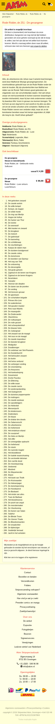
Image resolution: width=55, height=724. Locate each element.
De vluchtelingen (15, 245)
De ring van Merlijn (16, 214)
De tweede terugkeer (17, 342)
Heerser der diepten (16, 284)
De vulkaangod (14, 320)
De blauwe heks (15, 328)
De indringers (13, 397)
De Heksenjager (15, 483)
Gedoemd (12, 467)
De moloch (12, 234)
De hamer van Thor (16, 220)
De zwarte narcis (15, 386)
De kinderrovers (14, 411)
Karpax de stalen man (17, 248)
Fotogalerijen (27, 629)
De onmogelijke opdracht (18, 442)
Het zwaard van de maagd (19, 334)
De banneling (13, 239)
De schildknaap (14, 242)
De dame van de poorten (18, 287)
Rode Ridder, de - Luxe (24, 132)
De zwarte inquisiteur (17, 339)
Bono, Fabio (19, 140)
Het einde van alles (16, 494)
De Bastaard (13, 492)
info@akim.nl (29, 666)
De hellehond (13, 444)
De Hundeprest (14, 489)
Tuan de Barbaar (15, 497)
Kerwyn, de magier (16, 209)
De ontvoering (14, 264)
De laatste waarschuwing (18, 456)
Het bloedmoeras (15, 500)
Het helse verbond (15, 361)
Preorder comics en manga (27, 602)
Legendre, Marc (21, 137)
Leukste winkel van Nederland (27, 647)
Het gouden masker (16, 306)
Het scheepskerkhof (16, 325)
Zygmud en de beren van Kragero (22, 273)
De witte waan (14, 383)
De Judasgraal (14, 331)
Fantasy (14, 143)
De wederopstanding (17, 389)
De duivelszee (14, 256)
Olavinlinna (13, 317)
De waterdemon (14, 303)
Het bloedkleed (14, 453)
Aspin (34, 719)
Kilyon (10, 475)
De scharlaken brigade (17, 298)
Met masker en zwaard (17, 228)
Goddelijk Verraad (15, 530)
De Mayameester (15, 472)
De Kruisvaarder (15, 480)
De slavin (12, 447)
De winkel (27, 621)
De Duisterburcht (15, 353)
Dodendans (13, 414)
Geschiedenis (24, 143)
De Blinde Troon (15, 516)
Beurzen (27, 634)
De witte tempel (14, 206)
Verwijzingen (27, 642)
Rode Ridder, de (22, 14)
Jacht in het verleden (16, 533)
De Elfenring (13, 381)
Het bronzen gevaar (16, 292)
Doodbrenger (13, 347)
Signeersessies (27, 638)
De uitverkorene (14, 425)
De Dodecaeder (14, 314)
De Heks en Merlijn (16, 436)
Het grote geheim (15, 270)
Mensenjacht (13, 408)
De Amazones (14, 370)
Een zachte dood (15, 461)
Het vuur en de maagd (17, 336)
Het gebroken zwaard (17, 201)
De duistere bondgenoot (18, 250)
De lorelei (12, 223)
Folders (27, 585)
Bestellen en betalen (27, 577)
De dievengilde (14, 267)
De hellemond (14, 428)
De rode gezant (14, 323)
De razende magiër (16, 450)
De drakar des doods (17, 419)
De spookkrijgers (15, 403)
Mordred (11, 469)
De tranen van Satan (16, 511)
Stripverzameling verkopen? (27, 590)
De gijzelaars (13, 295)
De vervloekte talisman (17, 458)
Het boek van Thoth (16, 478)
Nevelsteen (13, 278)
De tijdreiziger (14, 528)
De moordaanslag (15, 464)
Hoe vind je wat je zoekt (27, 598)
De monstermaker (15, 505)
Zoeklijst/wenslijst (27, 611)
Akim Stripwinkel (8, 14)
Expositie (27, 625)
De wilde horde (14, 212)
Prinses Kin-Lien (15, 300)
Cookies (46, 708)
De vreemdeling (14, 367)
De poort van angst (16, 503)
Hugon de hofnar (15, 217)
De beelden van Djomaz (18, 259)
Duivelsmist (13, 375)
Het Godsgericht (15, 392)
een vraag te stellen (38, 46)
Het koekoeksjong (15, 372)
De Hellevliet (13, 406)
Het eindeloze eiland (16, 431)
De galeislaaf (13, 237)
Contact (27, 572)
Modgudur (12, 345)
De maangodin (14, 311)
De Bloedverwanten (16, 522)
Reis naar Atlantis (15, 309)
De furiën (12, 359)
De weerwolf (13, 226)
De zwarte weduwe (16, 400)
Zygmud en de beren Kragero (20, 275)
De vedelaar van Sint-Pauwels (20, 350)
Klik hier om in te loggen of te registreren (21, 557)
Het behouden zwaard (17, 356)
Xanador (11, 281)
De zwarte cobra (15, 253)
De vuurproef (13, 433)
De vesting (12, 289)
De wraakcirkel (14, 525)
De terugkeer (13, 231)
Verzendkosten (27, 581)
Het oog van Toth (15, 262)
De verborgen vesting (17, 364)
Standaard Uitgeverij (19, 146)
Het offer (11, 439)
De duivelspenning (16, 486)
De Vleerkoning (14, 508)
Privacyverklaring (27, 607)
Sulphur (11, 514)
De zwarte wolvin (15, 203)
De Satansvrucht (15, 422)
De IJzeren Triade (15, 519)
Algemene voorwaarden (27, 594)
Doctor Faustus (14, 378)
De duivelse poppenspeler (19, 395)
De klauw (12, 417)
